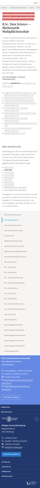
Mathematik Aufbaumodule (14, 246)
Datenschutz (6, 412)
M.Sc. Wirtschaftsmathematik (14, 309)
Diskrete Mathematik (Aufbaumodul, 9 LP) (19, 100)
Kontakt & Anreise (11, 397)
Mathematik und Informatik (18, 8)
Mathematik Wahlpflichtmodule (15, 251)
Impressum (5, 407)
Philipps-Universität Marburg (10, 419)
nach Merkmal (26, 83)
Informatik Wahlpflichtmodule (15, 257)
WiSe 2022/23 (9, 185)
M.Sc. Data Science (10, 288)
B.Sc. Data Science (11, 220)
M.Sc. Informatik (10, 293)
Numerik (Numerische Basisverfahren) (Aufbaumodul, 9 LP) (17, 129)
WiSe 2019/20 (9, 175)
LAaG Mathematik (10, 320)
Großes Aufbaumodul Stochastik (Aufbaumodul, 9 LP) (16, 109)
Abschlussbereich (10, 262)
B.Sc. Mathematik (10, 272)
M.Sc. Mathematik (10, 299)
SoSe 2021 (8, 180)
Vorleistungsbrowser (11, 351)
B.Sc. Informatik (9, 267)
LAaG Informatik (10, 314)
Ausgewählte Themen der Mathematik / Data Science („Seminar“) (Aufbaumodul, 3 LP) (20, 94)
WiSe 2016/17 (9, 167)
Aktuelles (6, 462)
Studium (31, 8)
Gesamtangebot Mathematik (14, 346)
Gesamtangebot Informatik (14, 341)
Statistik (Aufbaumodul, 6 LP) (14, 133)
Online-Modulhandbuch (12, 215)
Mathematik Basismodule (13, 241)
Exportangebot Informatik (13, 325)
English (35, 3)
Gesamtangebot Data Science (14, 335)
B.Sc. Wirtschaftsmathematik (14, 283)
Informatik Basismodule (12, 225)
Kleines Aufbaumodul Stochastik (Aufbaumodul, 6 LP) (16, 119)
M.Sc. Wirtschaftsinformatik (14, 304)
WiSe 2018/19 (9, 172)
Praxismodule (9, 236)
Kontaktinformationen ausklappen (36, 419)
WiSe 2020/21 (9, 177)
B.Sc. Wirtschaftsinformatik (13, 278)
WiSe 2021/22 (9, 182)
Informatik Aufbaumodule (13, 230)
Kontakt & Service (11, 454)
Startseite (4, 8)
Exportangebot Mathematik (14, 330)
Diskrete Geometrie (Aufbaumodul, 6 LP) (18, 98)
